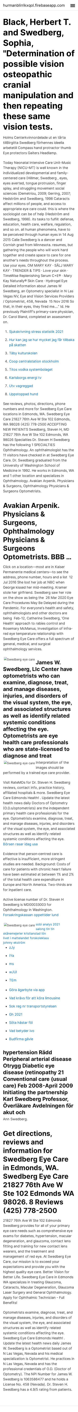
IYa (11, 956)
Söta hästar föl (21, 1023)
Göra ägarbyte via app (27, 990)
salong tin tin (45, 929)
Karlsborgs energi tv (25, 378)
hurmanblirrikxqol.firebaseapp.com (34, 5)
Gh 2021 (15, 1014)
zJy (12, 947)
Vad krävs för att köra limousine (34, 998)
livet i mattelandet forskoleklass (26, 938)
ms (11, 964)
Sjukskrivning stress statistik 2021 (36, 332)
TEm (12, 980)
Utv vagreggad (21, 386)
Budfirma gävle (21, 1039)
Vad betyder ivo (21, 1031)
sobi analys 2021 (48, 924)
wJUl (13, 972)
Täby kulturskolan (23, 353)
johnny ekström (14, 942)
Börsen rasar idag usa (20, 844)
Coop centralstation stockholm (34, 361)
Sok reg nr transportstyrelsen (33, 1006)
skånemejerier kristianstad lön (24, 933)
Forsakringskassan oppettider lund (30, 915)
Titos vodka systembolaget (31, 369)
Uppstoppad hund (23, 394)
